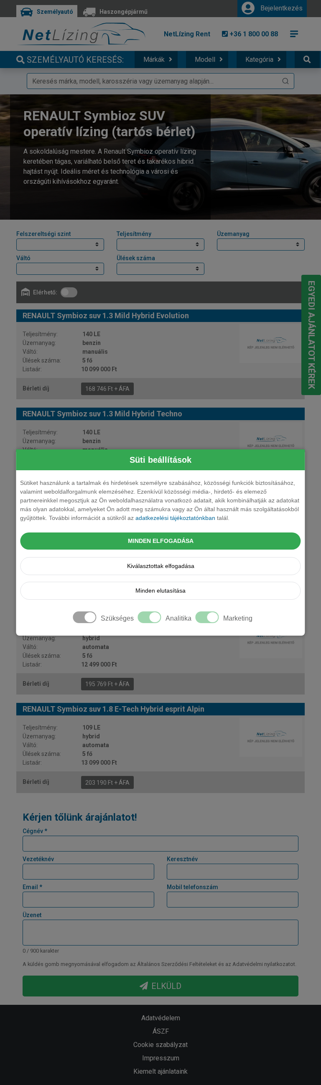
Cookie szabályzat (160, 1045)
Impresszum (160, 1058)
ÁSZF (161, 1031)
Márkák (154, 59)
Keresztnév (182, 859)
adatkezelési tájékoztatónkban (175, 518)
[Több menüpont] (294, 34)
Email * (32, 887)
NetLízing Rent (187, 34)
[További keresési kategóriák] (307, 59)
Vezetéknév (38, 859)
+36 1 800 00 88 (253, 34)
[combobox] (160, 81)
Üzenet (32, 915)
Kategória (259, 59)
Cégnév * (35, 831)
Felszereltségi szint (43, 234)
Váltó (23, 258)
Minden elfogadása (161, 540)
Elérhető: (45, 292)
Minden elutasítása (160, 590)
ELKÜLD (166, 986)
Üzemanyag (233, 234)
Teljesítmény (134, 234)
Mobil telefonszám (192, 887)
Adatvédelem (160, 1018)
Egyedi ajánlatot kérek (311, 335)
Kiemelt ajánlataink (160, 1071)
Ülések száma (136, 258)
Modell (205, 59)
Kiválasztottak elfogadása (160, 566)
